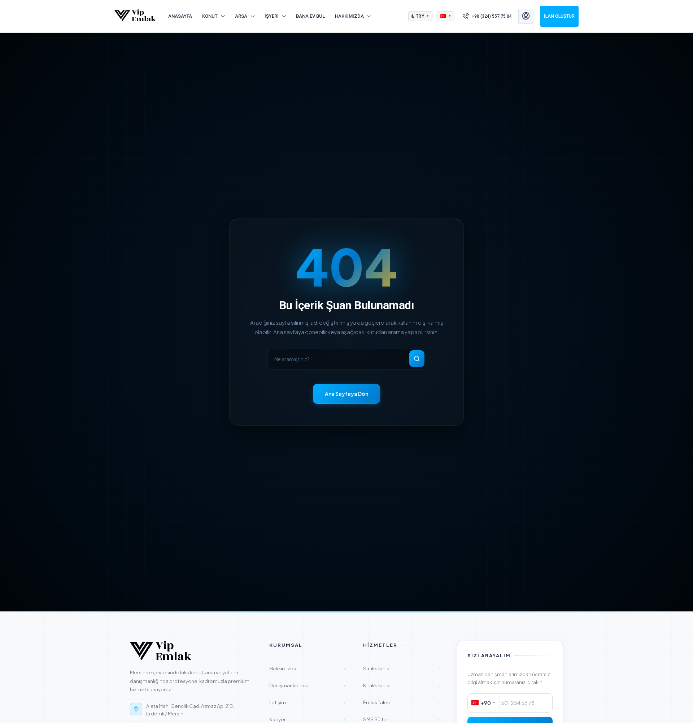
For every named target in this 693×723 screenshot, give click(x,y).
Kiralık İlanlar (401, 685)
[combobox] (484, 703)
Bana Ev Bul (310, 16)
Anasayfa (180, 16)
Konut (210, 16)
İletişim (307, 702)
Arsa (241, 16)
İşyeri (272, 16)
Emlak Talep (401, 702)
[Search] (416, 358)
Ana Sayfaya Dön (346, 393)
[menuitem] (487, 16)
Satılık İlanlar (401, 668)
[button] (420, 16)
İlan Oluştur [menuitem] (559, 16)
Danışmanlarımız (307, 685)
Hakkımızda (349, 16)
